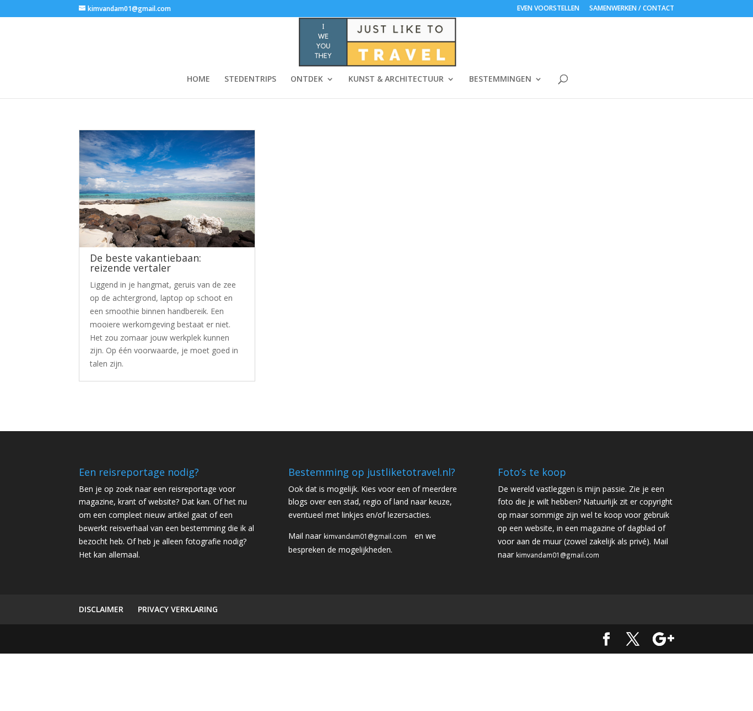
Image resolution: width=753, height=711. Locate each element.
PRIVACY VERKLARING (178, 609)
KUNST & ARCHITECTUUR (396, 79)
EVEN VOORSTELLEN (548, 9)
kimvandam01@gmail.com (365, 536)
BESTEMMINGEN (500, 79)
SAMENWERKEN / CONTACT (631, 9)
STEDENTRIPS (250, 79)
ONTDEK (307, 79)
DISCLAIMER (101, 609)
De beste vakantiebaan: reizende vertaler (145, 262)
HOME (198, 79)
